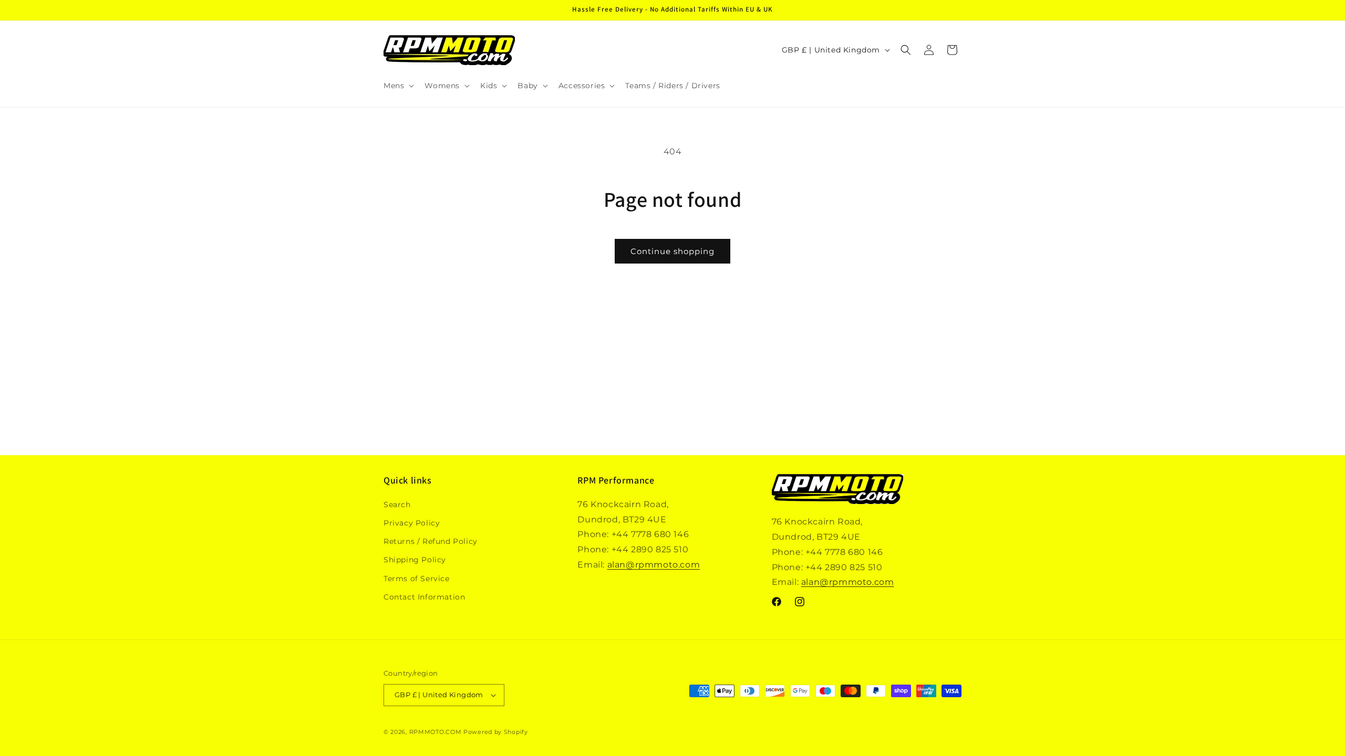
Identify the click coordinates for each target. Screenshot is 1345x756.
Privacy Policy (412, 523)
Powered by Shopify (495, 732)
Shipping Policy (415, 559)
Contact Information (424, 597)
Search (397, 504)
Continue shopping (672, 251)
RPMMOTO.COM (435, 732)
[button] (397, 86)
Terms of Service (417, 578)
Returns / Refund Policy (431, 541)
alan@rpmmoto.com (653, 565)
